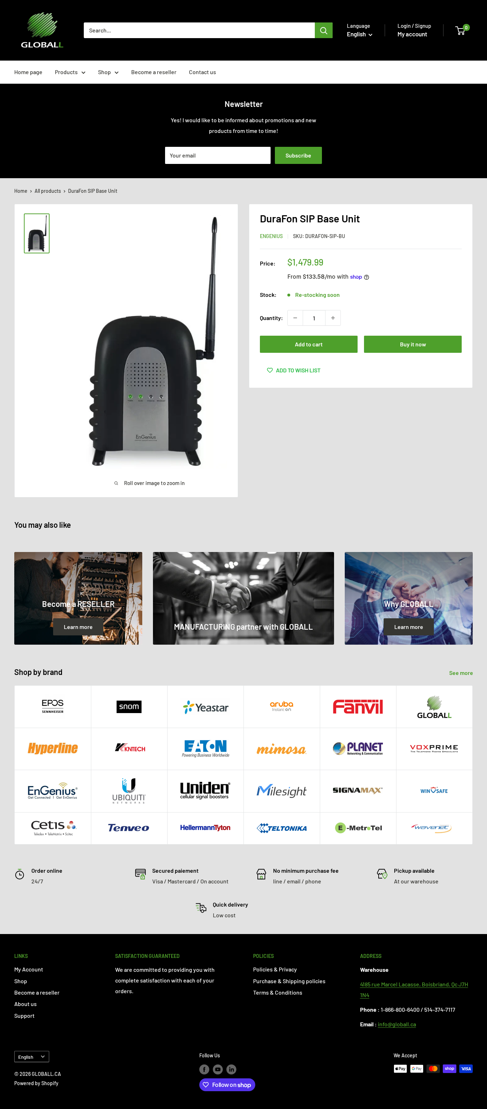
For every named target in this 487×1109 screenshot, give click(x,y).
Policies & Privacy (275, 969)
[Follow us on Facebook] (204, 1069)
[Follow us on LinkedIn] (231, 1069)
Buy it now (413, 344)
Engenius (271, 236)
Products (66, 71)
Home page (28, 71)
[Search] (324, 30)
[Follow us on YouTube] (218, 1069)
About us (25, 1003)
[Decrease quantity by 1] (295, 317)
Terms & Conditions (277, 992)
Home (20, 191)
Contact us (202, 71)
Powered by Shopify (36, 1083)
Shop (104, 71)
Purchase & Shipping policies (289, 981)
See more (461, 672)
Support (24, 1015)
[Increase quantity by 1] (332, 317)
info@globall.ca (397, 1024)
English (25, 1057)
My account (412, 33)
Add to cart (309, 344)
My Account (28, 969)
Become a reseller (153, 71)
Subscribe (298, 155)
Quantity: (271, 317)
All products (48, 191)
